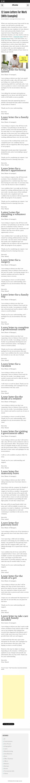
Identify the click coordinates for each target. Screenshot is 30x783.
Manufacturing (8, 751)
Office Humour (8, 758)
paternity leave (5, 38)
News (5, 756)
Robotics (6, 763)
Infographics (8, 746)
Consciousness (8, 741)
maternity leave (18, 36)
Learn (6, 667)
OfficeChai (15, 5)
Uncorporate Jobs (9, 771)
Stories (6, 768)
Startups (6, 766)
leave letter (14, 667)
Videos (6, 773)
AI (4, 739)
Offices (6, 761)
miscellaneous (8, 753)
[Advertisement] (13, 697)
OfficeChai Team (19, 19)
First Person (7, 744)
